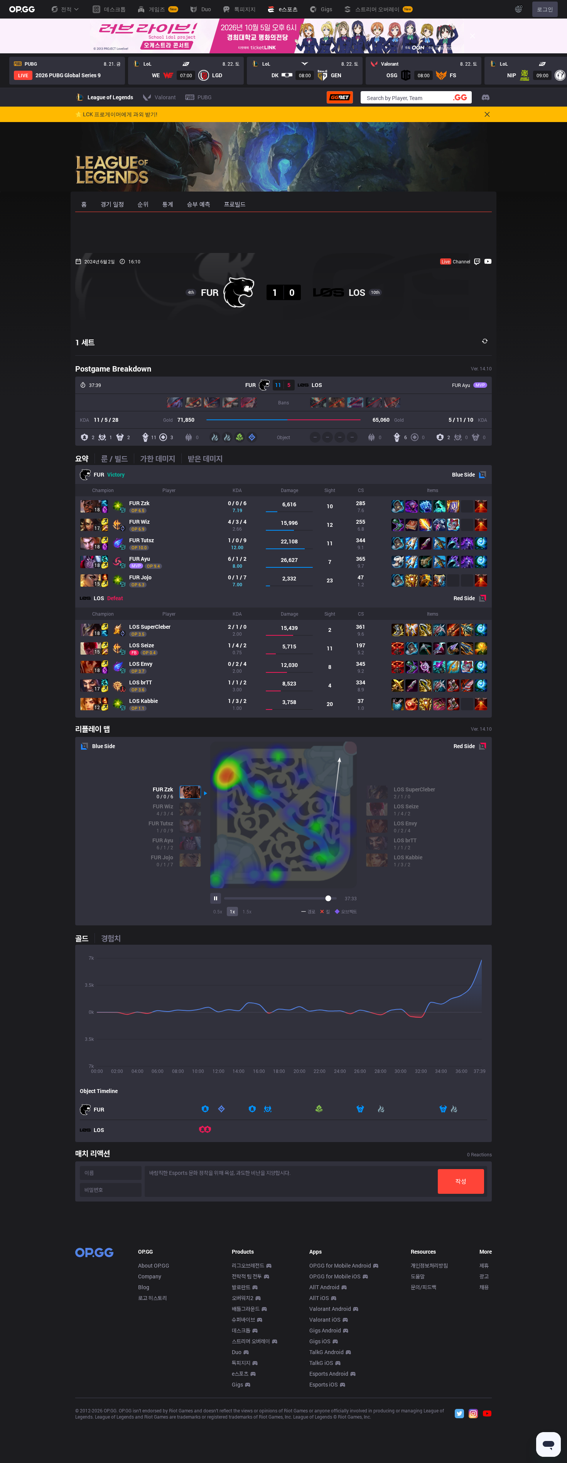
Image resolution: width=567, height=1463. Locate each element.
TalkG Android (326, 1352)
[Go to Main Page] (22, 9)
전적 (66, 9)
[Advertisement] (283, 232)
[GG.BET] (340, 97)
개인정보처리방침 (429, 1265)
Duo (236, 1352)
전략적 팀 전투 (247, 1276)
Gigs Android (325, 1330)
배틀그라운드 (246, 1308)
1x (232, 911)
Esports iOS (323, 1384)
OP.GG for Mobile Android (340, 1265)
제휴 (484, 1265)
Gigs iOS (320, 1341)
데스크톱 (241, 1330)
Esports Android (328, 1373)
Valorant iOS (325, 1319)
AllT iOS (319, 1298)
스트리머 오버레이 (251, 1341)
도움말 (418, 1276)
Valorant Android (330, 1308)
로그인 (545, 9)
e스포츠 (240, 1373)
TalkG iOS (321, 1362)
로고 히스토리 (152, 1298)
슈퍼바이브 (243, 1319)
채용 (484, 1287)
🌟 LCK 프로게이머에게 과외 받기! (116, 114)
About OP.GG (153, 1265)
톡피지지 (241, 1362)
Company (149, 1276)
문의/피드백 (423, 1287)
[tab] (84, 458)
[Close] (472, 36)
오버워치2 (242, 1298)
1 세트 (84, 342)
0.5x (217, 911)
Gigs (237, 1384)
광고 (484, 1276)
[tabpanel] (283, 591)
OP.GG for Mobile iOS (335, 1276)
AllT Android (324, 1287)
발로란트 (241, 1287)
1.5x (247, 911)
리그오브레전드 (248, 1265)
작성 (461, 1181)
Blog (143, 1287)
